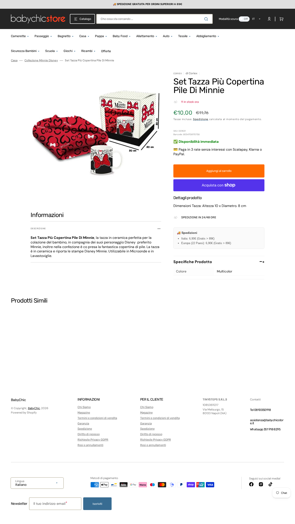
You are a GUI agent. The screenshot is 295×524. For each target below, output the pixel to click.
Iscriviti (97, 503)
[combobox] (154, 19)
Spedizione (200, 119)
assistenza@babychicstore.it (266, 421)
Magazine (84, 412)
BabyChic (34, 408)
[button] (280, 19)
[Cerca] (207, 19)
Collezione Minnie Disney (41, 60)
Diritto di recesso (89, 434)
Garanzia (83, 423)
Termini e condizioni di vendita (97, 418)
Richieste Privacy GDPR (93, 439)
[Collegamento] (147, 4)
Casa (14, 60)
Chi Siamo (84, 407)
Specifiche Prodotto (218, 261)
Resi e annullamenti (90, 445)
